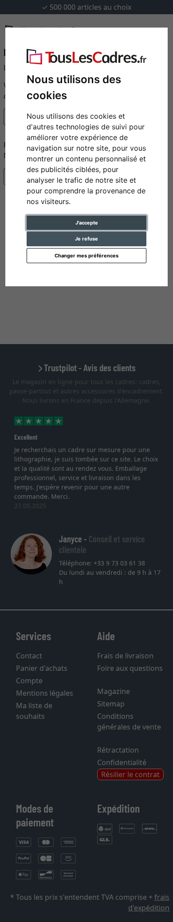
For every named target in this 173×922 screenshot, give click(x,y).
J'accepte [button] (86, 223)
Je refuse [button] (86, 239)
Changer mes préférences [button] (86, 256)
